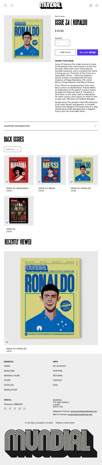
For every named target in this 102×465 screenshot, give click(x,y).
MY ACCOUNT (59, 366)
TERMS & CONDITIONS (65, 423)
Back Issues (60, 16)
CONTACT (57, 380)
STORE (7, 380)
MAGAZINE (9, 371)
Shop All (10, 149)
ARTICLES (9, 385)
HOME (7, 366)
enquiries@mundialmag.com (84, 411)
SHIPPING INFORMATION (17, 126)
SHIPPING (57, 371)
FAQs (55, 385)
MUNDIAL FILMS (12, 375)
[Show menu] (5, 5)
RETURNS (57, 375)
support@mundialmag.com (80, 414)
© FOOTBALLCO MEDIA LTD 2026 (39, 423)
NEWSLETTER (10, 390)
